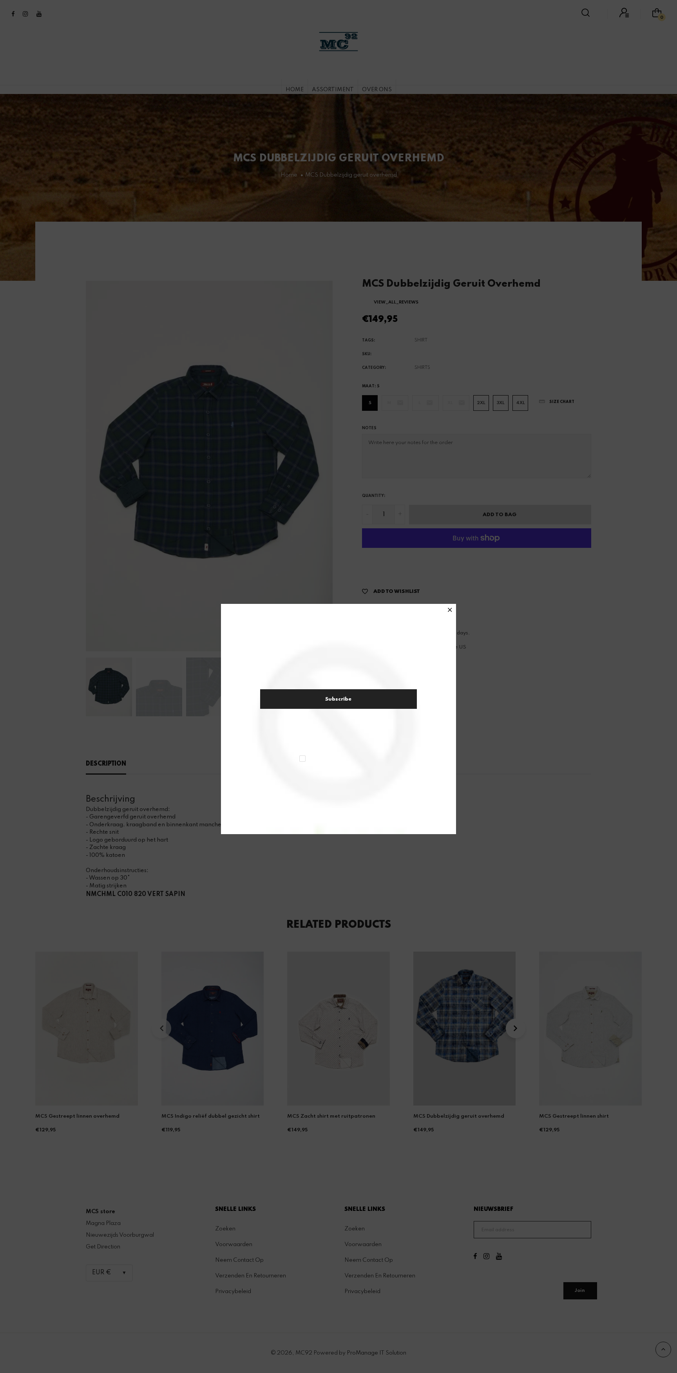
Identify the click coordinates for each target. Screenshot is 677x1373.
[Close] (450, 611)
